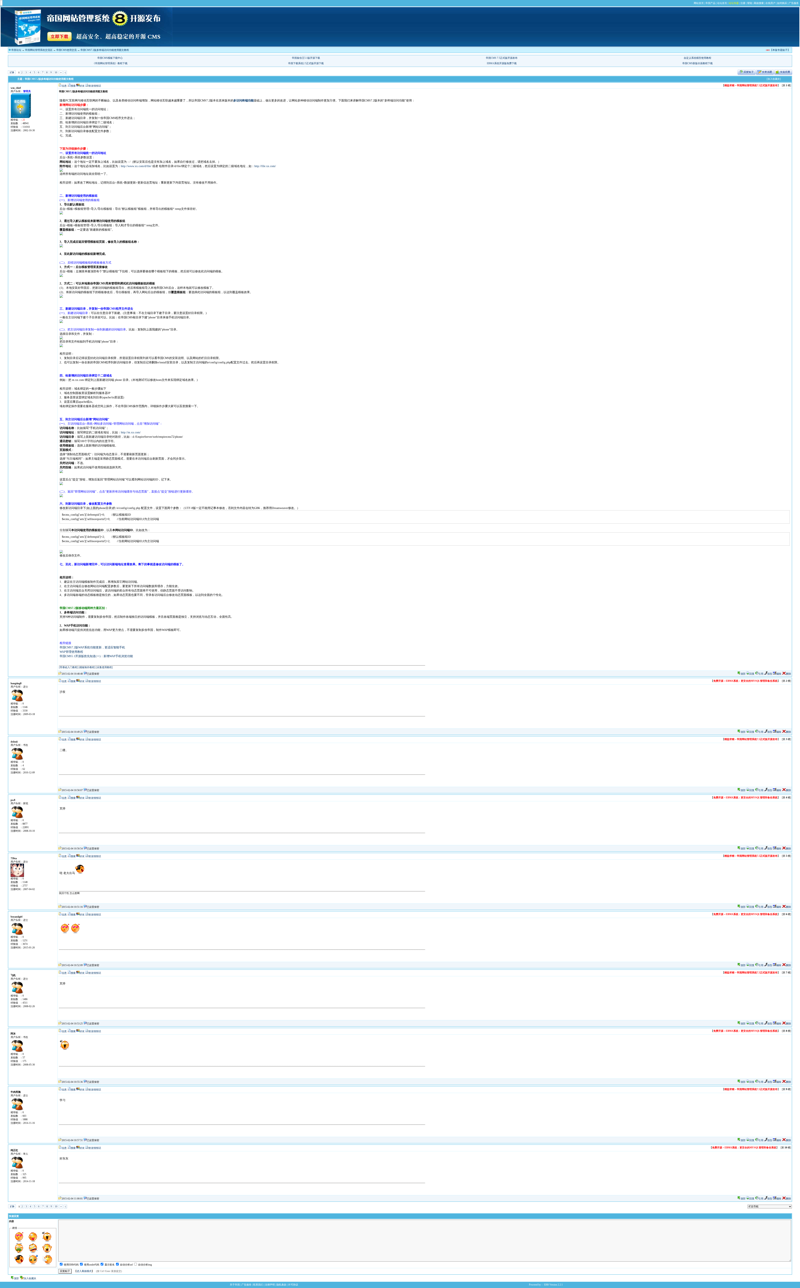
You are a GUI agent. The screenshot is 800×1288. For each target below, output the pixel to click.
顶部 (742, 673)
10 (56, 72)
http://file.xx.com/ (265, 166)
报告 (769, 673)
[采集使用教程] (104, 667)
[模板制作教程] (87, 667)
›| (65, 72)
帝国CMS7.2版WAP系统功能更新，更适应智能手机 (92, 647)
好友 (82, 85)
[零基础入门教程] (68, 667)
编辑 (778, 673)
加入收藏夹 (30, 1278)
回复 (751, 673)
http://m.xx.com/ (131, 432)
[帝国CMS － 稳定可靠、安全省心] (86, 45)
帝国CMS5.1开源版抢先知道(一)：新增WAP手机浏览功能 (96, 656)
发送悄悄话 (95, 85)
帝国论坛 (16, 50)
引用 (760, 673)
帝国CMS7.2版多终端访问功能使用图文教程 (104, 50)
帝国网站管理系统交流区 (38, 50)
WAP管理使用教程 (71, 651)
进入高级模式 (84, 1271)
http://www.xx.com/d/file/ (136, 166)
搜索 (73, 85)
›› (61, 72)
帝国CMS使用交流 (66, 50)
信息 (64, 85)
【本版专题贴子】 (780, 50)
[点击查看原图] (61, 170)
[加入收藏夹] (774, 79)
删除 (788, 673)
